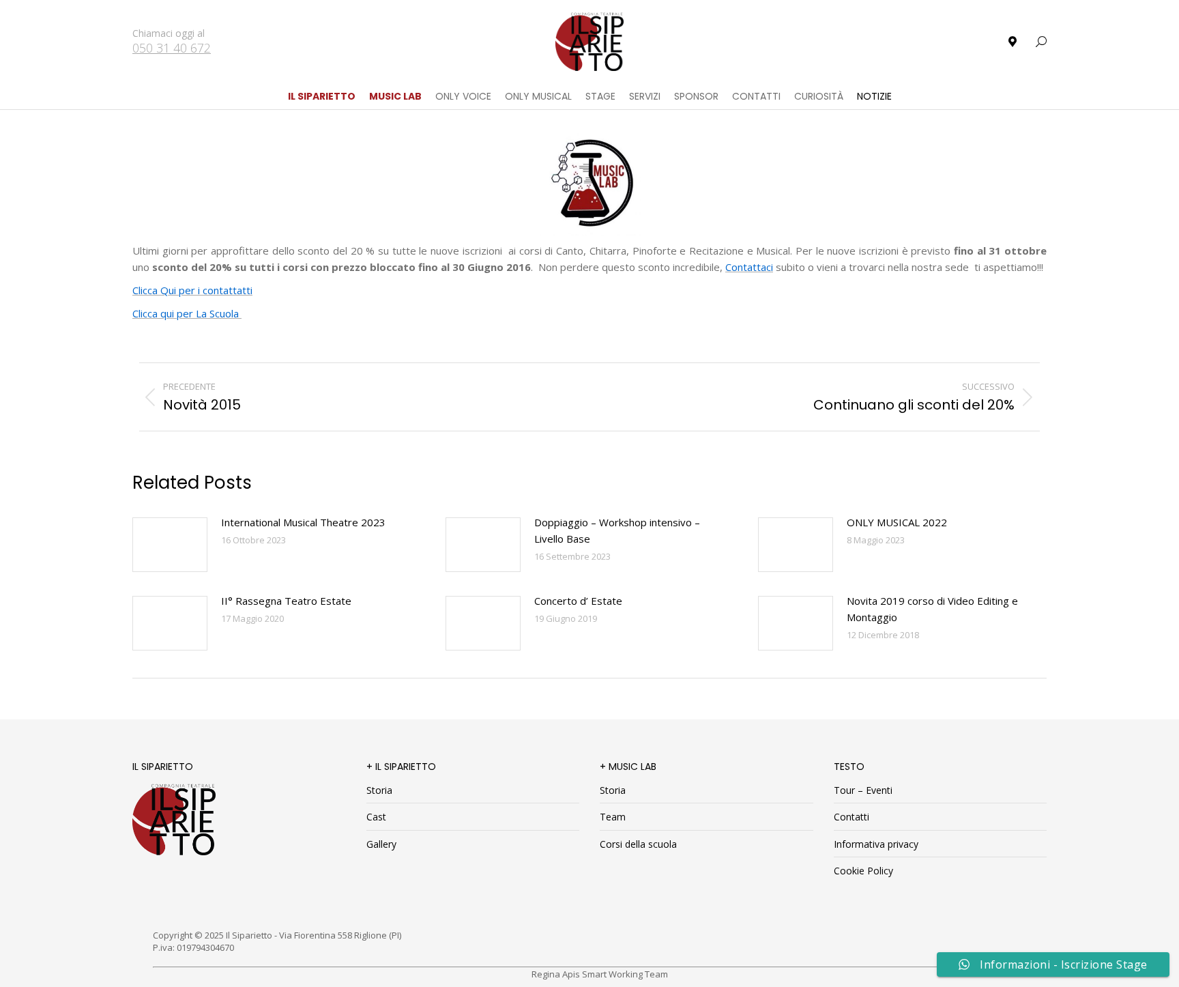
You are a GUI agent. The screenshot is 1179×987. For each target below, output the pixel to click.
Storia (379, 790)
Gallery (381, 844)
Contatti (851, 816)
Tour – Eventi (863, 790)
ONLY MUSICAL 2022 (897, 522)
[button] (202, 11)
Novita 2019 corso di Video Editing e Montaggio (932, 609)
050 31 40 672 (171, 48)
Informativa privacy (876, 844)
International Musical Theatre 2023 (303, 522)
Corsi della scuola (638, 844)
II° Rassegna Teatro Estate (286, 600)
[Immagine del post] (169, 544)
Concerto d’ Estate (578, 600)
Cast (376, 816)
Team (613, 816)
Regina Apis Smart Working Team (600, 974)
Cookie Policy (863, 870)
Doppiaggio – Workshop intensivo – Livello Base (617, 530)
